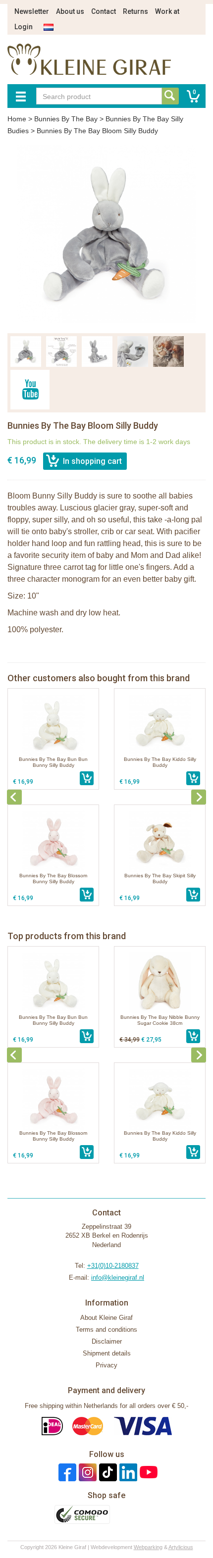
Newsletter (31, 11)
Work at (167, 11)
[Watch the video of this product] (30, 389)
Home (16, 119)
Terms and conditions (106, 1329)
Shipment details (107, 1353)
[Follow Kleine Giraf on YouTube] (147, 1472)
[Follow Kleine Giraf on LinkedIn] (127, 1472)
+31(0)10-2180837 (113, 1265)
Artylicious (180, 1547)
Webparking (148, 1547)
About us (70, 11)
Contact (103, 11)
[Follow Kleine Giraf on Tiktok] (107, 1472)
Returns (135, 11)
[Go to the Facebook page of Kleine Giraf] (66, 1472)
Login (23, 27)
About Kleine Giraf (106, 1317)
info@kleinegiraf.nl (117, 1277)
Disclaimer (107, 1341)
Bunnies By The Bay (66, 119)
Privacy (106, 1365)
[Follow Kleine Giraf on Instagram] (86, 1472)
